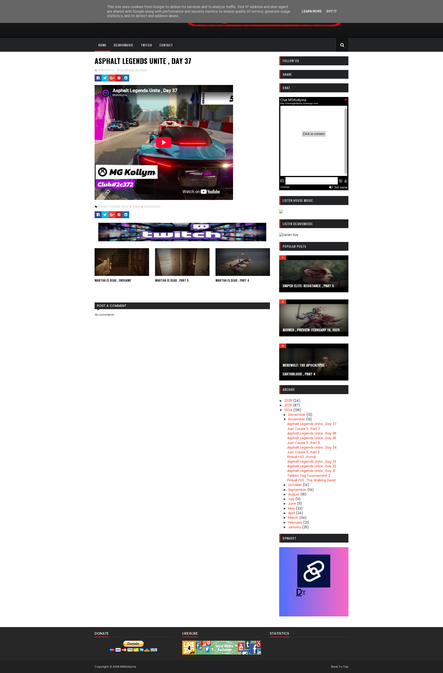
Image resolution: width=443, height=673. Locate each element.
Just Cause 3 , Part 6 (303, 443)
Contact (166, 44)
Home (102, 44)
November (297, 419)
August (294, 494)
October (295, 485)
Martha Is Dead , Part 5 (172, 280)
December (297, 414)
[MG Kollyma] (182, 240)
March (293, 517)
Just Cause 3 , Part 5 (303, 452)
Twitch (146, 44)
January (295, 527)
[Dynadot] (313, 615)
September (297, 489)
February (295, 522)
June (292, 503)
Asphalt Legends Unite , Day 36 (311, 433)
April (292, 513)
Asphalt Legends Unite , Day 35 (311, 438)
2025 (288, 405)
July (291, 499)
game (136, 206)
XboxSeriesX (152, 206)
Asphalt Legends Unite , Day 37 (311, 424)
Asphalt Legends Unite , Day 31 (311, 470)
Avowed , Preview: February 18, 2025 (311, 329)
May (292, 508)
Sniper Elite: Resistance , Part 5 (308, 285)
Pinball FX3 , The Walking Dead (311, 480)
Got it (331, 11)
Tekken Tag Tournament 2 (308, 475)
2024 (288, 410)
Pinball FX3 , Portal (301, 457)
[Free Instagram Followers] (221, 653)
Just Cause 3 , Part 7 (303, 428)
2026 (288, 400)
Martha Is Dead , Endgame (113, 280)
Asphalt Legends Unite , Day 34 (312, 447)
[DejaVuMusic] (264, 28)
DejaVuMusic (123, 44)
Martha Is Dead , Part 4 (232, 280)
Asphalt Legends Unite (113, 206)
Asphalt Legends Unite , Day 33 (311, 461)
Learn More (312, 11)
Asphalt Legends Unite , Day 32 (311, 466)
